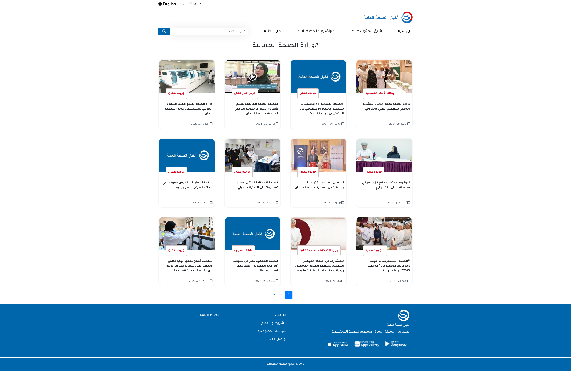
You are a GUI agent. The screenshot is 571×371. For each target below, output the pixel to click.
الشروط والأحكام (273, 323)
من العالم (272, 31)
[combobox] (209, 31)
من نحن (280, 315)
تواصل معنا (277, 339)
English (169, 3)
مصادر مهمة (209, 315)
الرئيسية (405, 31)
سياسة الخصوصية (271, 331)
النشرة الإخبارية (191, 4)
